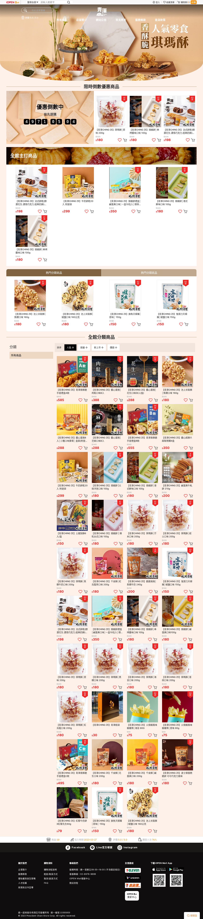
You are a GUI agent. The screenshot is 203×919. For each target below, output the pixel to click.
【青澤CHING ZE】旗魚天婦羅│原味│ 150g (125, 315)
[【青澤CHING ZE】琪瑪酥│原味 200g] (111, 111)
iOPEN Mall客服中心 (79, 878)
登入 (158, 2)
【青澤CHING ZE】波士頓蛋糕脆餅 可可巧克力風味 (177, 774)
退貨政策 (160, 19)
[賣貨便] (133, 887)
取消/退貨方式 (51, 878)
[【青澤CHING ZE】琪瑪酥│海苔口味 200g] (142, 659)
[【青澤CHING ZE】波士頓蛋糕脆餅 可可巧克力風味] (177, 754)
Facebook (78, 847)
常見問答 (121, 19)
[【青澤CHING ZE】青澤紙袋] (107, 707)
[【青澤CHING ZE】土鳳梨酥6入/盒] (72, 515)
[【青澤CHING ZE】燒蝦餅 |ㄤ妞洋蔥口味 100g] (107, 467)
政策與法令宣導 (25, 887)
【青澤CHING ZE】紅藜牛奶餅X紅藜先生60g (72, 822)
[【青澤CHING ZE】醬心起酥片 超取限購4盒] (177, 419)
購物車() (185, 2)
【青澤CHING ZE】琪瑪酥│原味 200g (110, 131)
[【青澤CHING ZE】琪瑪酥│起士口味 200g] (177, 515)
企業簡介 (22, 869)
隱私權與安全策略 (27, 878)
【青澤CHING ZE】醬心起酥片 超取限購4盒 (177, 439)
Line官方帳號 (104, 847)
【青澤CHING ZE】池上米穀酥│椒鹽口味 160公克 (77, 315)
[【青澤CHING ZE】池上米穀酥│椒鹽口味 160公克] (77, 296)
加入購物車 (125, 140)
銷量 (82, 347)
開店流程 (73, 883)
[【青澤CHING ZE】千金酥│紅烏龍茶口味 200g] (107, 563)
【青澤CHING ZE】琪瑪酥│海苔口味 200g (141, 679)
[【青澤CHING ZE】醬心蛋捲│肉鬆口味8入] (107, 371)
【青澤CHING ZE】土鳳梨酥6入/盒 (71, 535)
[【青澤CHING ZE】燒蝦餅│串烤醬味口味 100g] (145, 111)
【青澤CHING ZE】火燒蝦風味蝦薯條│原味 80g (177, 726)
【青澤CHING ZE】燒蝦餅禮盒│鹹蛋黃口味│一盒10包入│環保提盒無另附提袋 (125, 203)
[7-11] (133, 872)
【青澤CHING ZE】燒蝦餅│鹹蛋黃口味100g (176, 631)
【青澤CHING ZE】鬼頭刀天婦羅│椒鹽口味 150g (172, 315)
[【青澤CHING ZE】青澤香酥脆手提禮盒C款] (72, 754)
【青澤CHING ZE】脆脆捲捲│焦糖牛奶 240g (141, 583)
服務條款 (140, 19)
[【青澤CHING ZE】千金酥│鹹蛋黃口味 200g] (142, 754)
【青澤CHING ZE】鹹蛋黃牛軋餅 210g (177, 487)
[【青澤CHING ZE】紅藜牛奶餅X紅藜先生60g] (72, 802)
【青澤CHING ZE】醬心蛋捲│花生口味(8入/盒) (141, 391)
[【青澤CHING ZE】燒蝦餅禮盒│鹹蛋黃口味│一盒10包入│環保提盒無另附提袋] (125, 183)
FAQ (46, 883)
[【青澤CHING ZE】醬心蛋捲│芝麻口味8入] (107, 419)
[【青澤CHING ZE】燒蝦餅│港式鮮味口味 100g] (172, 183)
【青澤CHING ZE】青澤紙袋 (106, 724)
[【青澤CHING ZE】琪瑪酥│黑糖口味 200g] (107, 659)
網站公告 (101, 19)
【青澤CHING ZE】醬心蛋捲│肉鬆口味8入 (106, 391)
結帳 (193, 2)
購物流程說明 (50, 869)
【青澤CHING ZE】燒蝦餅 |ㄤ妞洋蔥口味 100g (106, 487)
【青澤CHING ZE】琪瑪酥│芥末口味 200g (141, 535)
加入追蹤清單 (120, 140)
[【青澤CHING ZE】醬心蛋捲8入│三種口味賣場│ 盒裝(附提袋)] (72, 419)
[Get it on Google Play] (176, 877)
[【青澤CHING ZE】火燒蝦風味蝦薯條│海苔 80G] (142, 707)
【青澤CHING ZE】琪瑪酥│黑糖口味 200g (106, 679)
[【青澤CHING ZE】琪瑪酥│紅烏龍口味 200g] (72, 707)
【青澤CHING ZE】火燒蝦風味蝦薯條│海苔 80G (142, 726)
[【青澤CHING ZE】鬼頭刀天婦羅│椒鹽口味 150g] (173, 296)
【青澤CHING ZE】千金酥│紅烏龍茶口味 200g (106, 583)
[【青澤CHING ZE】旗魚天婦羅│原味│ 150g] (125, 296)
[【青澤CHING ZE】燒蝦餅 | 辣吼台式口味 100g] (107, 515)
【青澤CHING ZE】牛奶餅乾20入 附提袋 (77, 203)
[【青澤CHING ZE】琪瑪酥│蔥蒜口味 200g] (177, 659)
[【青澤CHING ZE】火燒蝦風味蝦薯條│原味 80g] (177, 707)
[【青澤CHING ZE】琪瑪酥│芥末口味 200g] (142, 515)
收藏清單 (170, 2)
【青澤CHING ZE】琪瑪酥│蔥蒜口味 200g (176, 679)
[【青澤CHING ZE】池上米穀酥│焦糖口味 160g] (30, 296)
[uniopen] (133, 879)
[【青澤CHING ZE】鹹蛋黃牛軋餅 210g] (177, 467)
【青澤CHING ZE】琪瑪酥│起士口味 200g (176, 535)
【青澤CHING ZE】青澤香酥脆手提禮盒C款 (72, 774)
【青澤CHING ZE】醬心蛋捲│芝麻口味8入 (106, 439)
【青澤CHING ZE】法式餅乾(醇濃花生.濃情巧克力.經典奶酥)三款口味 (179, 131)
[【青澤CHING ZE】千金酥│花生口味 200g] (107, 754)
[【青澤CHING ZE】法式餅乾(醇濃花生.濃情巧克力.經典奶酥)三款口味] (179, 111)
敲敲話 (193, 915)
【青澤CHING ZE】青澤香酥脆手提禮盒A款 (72, 391)
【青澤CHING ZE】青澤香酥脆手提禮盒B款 (142, 439)
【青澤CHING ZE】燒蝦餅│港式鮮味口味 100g (172, 203)
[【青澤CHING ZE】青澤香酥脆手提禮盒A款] (72, 371)
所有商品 (62, 19)
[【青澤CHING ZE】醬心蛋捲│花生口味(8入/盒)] (142, 371)
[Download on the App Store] (159, 877)
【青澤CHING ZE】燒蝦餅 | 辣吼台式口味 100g (107, 535)
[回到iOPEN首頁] (12, 2)
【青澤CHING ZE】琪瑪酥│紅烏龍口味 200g (71, 726)
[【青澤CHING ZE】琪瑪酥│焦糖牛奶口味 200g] (72, 563)
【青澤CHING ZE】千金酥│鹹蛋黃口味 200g (141, 774)
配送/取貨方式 (51, 874)
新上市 (97, 347)
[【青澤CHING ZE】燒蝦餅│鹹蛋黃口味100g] (177, 611)
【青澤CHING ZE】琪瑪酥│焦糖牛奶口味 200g (71, 583)
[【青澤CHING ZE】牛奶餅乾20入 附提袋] (78, 183)
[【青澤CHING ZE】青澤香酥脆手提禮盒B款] (142, 419)
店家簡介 (81, 19)
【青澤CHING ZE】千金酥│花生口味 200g (106, 774)
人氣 (69, 347)
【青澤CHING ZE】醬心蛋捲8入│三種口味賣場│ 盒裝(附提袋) (71, 439)
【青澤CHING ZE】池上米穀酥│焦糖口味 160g (30, 315)
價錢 (112, 347)
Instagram (130, 847)
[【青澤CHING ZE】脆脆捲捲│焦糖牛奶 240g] (142, 563)
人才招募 (22, 883)
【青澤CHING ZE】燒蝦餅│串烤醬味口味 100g (144, 131)
